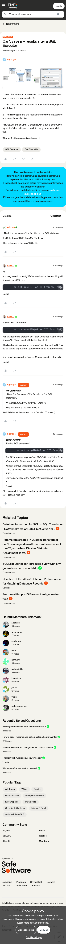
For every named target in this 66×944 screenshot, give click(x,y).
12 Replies (7, 741)
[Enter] (5, 14)
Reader (37, 789)
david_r (10, 266)
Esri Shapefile (31, 149)
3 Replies (7, 773)
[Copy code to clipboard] (60, 287)
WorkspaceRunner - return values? (20, 768)
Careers (51, 882)
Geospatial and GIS (34, 796)
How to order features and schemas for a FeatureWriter (30, 737)
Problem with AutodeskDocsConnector (22, 758)
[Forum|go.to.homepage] (12, 6)
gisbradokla (17, 669)
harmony (16, 660)
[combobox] (33, 14)
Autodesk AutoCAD (14, 814)
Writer (24, 789)
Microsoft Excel (38, 808)
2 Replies (7, 731)
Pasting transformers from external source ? (24, 727)
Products (21, 882)
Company (7, 882)
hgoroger (11, 59)
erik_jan (11, 227)
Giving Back (36, 882)
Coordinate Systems (15, 808)
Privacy (36, 885)
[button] (3, 6)
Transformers (12, 24)
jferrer (14, 688)
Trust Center (21, 885)
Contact (6, 885)
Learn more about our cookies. (33, 923)
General (6, 588)
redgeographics (19, 706)
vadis (14, 697)
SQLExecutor (11, 149)
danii (14, 651)
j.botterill (16, 623)
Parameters (30, 802)
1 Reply (6, 762)
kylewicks (16, 678)
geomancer (17, 632)
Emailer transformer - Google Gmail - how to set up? (28, 747)
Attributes (10, 789)
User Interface (12, 796)
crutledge (16, 641)
